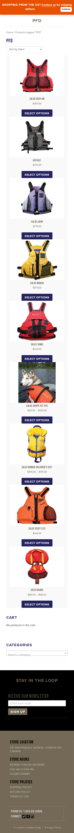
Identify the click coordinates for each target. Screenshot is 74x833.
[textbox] (37, 655)
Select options (37, 113)
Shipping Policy (21, 787)
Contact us (48, 5)
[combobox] (37, 653)
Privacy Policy (53, 827)
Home (9, 32)
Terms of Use (19, 796)
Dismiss (66, 9)
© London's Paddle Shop (27, 827)
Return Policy (20, 792)
